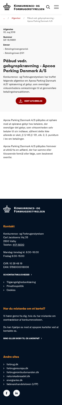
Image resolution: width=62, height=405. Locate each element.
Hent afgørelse (33, 101)
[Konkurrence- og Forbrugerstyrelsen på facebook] (6, 395)
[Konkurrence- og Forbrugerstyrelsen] (23, 7)
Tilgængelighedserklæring (21, 282)
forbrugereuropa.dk (17, 368)
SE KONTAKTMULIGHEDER (16, 274)
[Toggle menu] (56, 7)
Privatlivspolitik (15, 286)
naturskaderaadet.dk (18, 376)
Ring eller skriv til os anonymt (21, 338)
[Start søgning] (48, 7)
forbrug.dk (12, 364)
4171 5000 (18, 244)
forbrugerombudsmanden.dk (23, 372)
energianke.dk (14, 380)
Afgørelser (16, 18)
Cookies (11, 290)
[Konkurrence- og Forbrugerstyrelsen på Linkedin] (16, 395)
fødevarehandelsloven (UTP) (22, 384)
